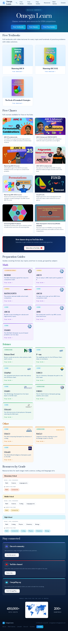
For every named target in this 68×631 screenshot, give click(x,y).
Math (6, 483)
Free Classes (29, 3)
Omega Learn (9, 3)
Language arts (23, 483)
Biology (37, 524)
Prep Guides (38, 3)
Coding (21, 503)
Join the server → (11, 555)
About (4, 626)
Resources (47, 3)
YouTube (32, 626)
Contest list (15, 489)
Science (14, 483)
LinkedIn (19, 626)
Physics (21, 524)
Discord (26, 626)
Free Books (21, 3)
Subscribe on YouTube (33, 248)
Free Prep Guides (49, 27)
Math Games (55, 3)
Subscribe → (10, 573)
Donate (63, 3)
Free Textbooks (18, 27)
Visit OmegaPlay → (12, 591)
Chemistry (29, 524)
